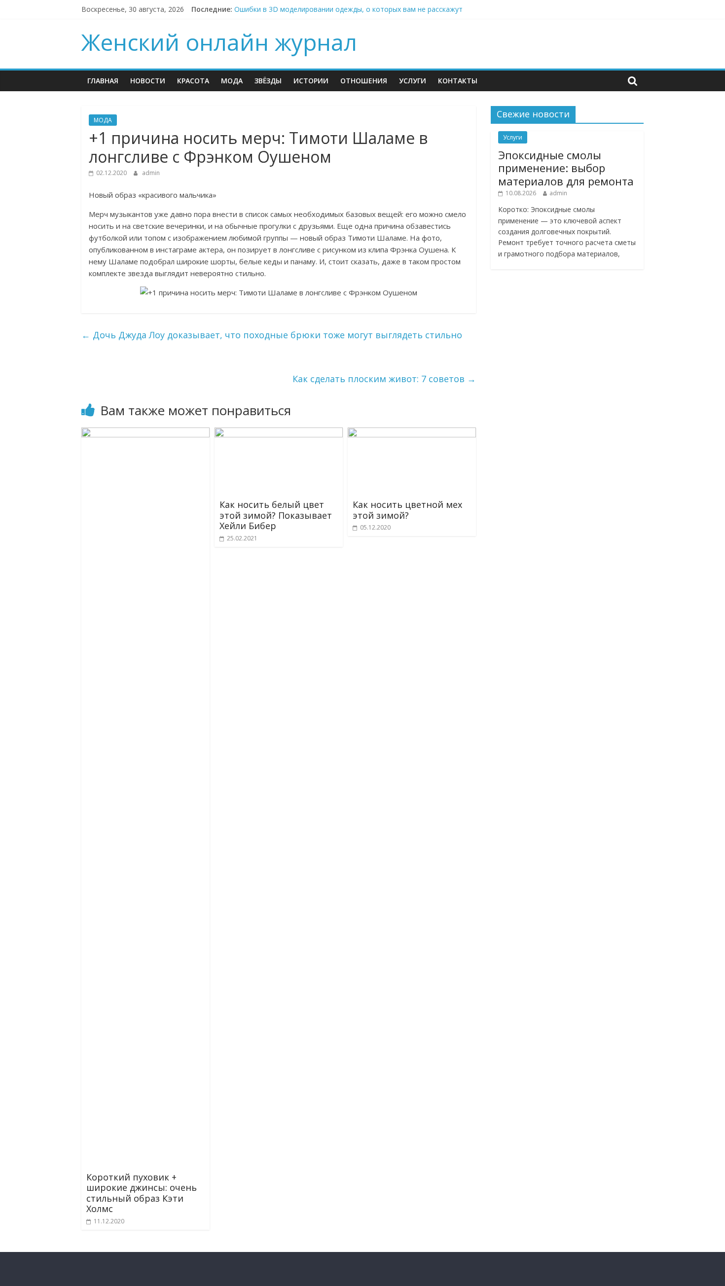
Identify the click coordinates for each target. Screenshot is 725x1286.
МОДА (232, 80)
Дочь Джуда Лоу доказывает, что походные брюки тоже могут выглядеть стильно (271, 335)
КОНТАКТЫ (457, 80)
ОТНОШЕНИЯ (363, 80)
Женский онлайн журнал (219, 42)
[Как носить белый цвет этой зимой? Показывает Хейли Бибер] (279, 433)
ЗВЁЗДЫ (268, 80)
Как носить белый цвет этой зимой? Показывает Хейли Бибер (275, 515)
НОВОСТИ (147, 80)
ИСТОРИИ (310, 80)
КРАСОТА (193, 80)
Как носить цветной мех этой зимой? (407, 510)
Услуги (412, 80)
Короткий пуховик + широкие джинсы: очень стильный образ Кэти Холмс (141, 1193)
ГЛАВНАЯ (102, 80)
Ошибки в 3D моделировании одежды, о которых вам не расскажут (348, 9)
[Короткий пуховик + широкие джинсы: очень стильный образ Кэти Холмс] (145, 433)
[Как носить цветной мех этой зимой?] (412, 433)
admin (151, 173)
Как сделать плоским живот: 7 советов (384, 379)
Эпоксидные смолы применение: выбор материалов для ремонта (566, 167)
